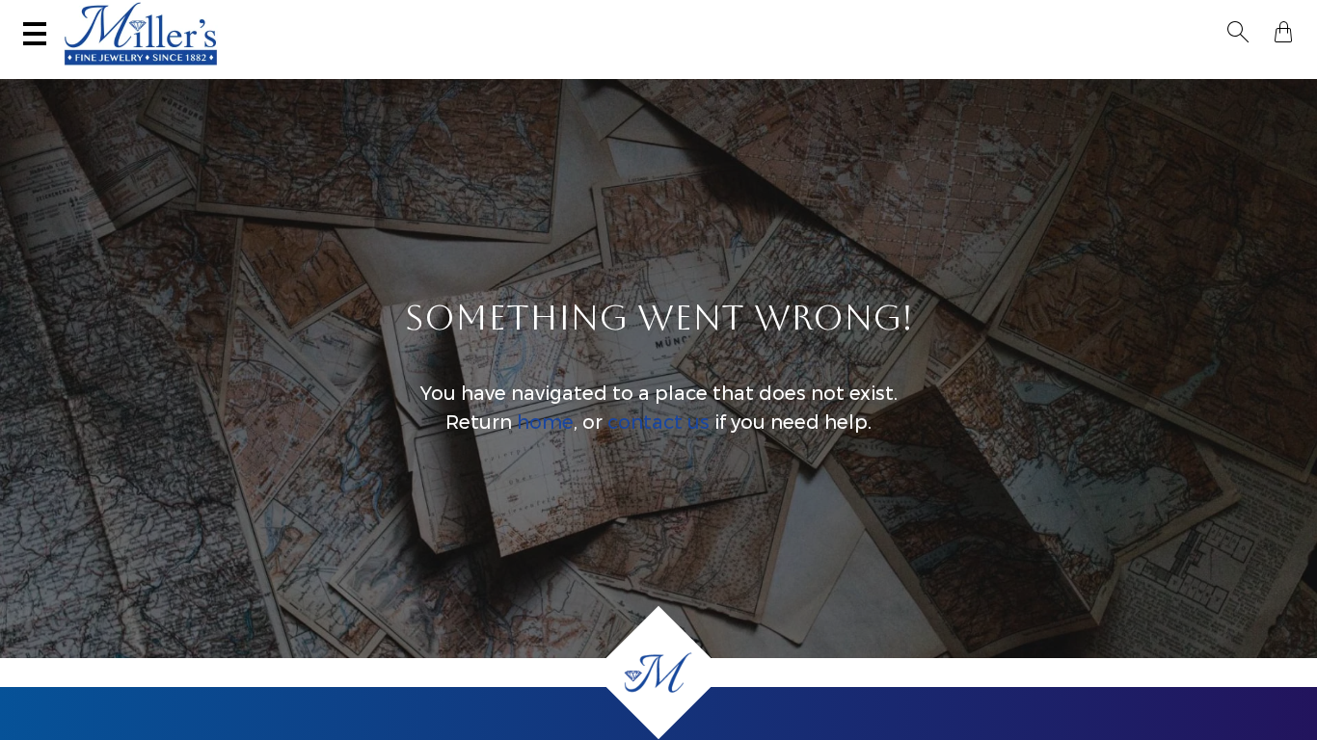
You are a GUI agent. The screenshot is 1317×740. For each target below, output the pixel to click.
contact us (658, 422)
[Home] (658, 672)
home (545, 422)
